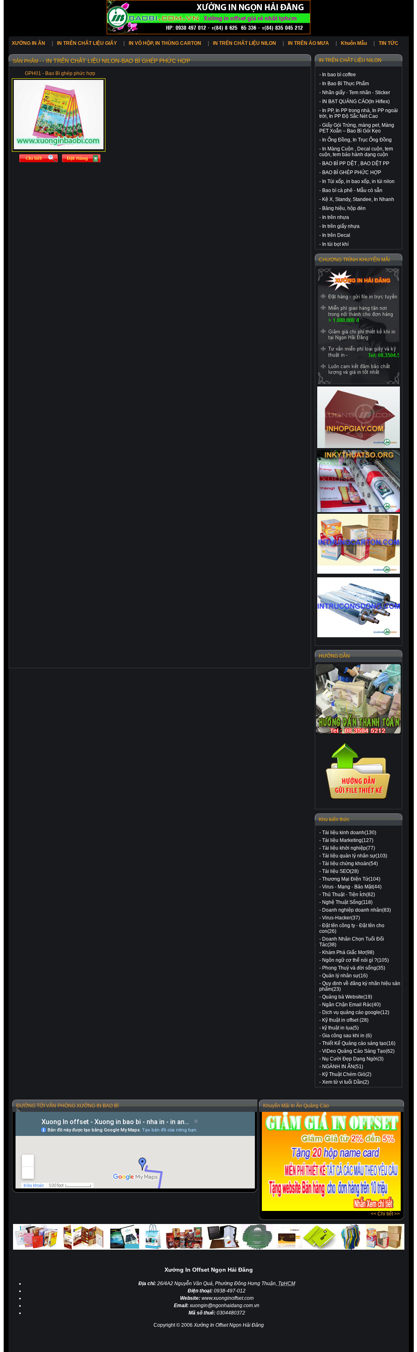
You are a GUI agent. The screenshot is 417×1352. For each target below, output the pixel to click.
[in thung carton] (358, 544)
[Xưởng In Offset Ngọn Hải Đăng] (208, 32)
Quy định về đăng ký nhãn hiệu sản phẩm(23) (359, 986)
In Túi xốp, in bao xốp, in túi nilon (358, 181)
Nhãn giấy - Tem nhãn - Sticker (356, 92)
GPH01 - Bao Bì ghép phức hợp (60, 73)
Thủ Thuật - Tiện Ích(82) (348, 894)
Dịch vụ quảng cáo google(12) (355, 1012)
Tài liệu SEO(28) (340, 871)
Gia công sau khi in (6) (347, 1035)
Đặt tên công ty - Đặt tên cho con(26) (351, 928)
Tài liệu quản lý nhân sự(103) (354, 856)
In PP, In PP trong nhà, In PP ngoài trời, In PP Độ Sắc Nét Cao (358, 113)
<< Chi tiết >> (385, 1214)
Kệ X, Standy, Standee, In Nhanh (358, 199)
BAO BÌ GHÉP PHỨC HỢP (351, 172)
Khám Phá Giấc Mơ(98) (348, 952)
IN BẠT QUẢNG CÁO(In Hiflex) (356, 101)
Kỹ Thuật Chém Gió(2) (346, 1074)
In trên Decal (336, 235)
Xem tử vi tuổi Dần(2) (345, 1082)
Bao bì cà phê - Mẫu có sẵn (352, 190)
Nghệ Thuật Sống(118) (347, 902)
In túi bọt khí (335, 244)
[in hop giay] (358, 417)
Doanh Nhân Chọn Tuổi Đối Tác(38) (351, 942)
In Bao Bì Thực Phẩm (345, 83)
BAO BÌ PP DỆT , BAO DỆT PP (355, 163)
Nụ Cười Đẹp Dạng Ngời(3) (353, 1059)
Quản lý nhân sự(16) (345, 976)
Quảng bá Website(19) (347, 997)
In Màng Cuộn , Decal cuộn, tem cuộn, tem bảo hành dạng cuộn (356, 151)
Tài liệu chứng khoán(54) (350, 863)
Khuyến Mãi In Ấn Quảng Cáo (296, 1106)
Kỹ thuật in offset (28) (345, 1020)
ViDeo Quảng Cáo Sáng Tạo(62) (358, 1051)
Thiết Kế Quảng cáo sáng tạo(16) (358, 1043)
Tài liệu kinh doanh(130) (349, 832)
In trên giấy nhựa (341, 226)
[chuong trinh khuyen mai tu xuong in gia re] (358, 326)
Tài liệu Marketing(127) (347, 840)
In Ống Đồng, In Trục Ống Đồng (357, 140)
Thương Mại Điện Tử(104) (351, 879)
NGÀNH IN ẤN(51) (342, 1066)
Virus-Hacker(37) (341, 918)
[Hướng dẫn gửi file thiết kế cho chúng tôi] (359, 799)
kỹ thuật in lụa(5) (340, 1028)
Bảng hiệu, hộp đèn (344, 208)
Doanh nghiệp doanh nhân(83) (356, 910)
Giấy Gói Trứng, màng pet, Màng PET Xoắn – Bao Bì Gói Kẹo (356, 128)
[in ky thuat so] (358, 481)
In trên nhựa (335, 217)
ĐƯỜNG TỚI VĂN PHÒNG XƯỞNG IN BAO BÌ (67, 1106)
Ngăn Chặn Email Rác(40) (351, 1004)
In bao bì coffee (339, 74)
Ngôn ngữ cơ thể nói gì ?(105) (355, 960)
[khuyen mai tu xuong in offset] (331, 1209)
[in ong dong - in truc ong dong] (358, 607)
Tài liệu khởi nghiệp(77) (348, 848)
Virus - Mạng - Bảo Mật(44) (352, 887)
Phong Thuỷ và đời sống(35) (353, 968)
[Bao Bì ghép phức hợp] (58, 147)
